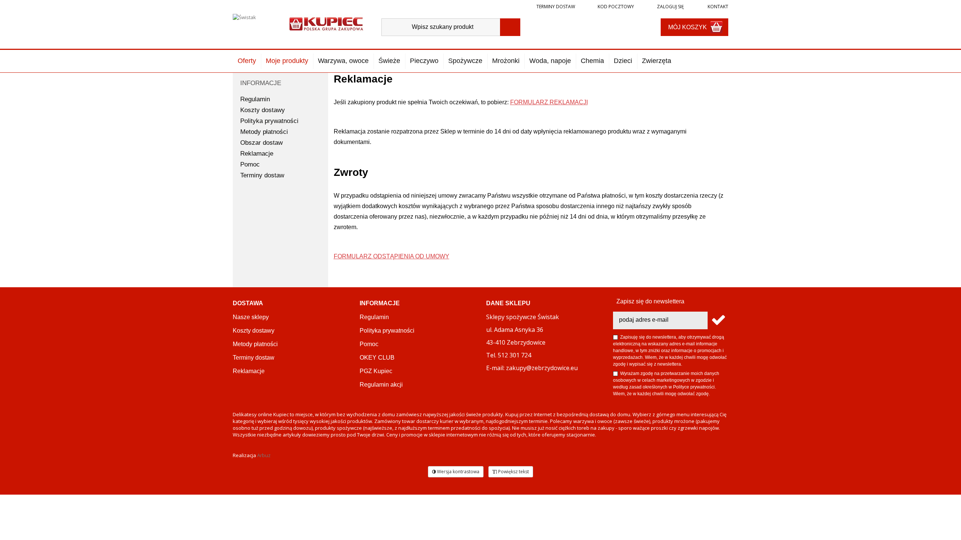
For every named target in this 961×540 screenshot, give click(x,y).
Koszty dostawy (262, 110)
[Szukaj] (510, 27)
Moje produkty (287, 60)
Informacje (260, 83)
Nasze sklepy (251, 317)
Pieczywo (424, 60)
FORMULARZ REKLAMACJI (549, 102)
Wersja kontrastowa (457, 471)
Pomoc (250, 164)
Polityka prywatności (269, 120)
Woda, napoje (550, 60)
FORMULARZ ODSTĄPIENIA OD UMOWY (391, 256)
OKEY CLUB (377, 357)
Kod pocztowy (616, 6)
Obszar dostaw (261, 142)
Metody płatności (264, 131)
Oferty (247, 60)
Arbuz (264, 455)
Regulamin (255, 99)
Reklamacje (256, 153)
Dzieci (623, 60)
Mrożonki (506, 60)
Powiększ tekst (513, 471)
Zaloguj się (670, 6)
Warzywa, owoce (343, 60)
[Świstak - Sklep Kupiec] (326, 23)
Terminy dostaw (555, 6)
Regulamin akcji (381, 384)
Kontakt (717, 6)
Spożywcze (465, 60)
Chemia (592, 60)
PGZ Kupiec (376, 371)
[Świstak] (255, 25)
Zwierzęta (656, 60)
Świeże (389, 60)
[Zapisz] (718, 320)
